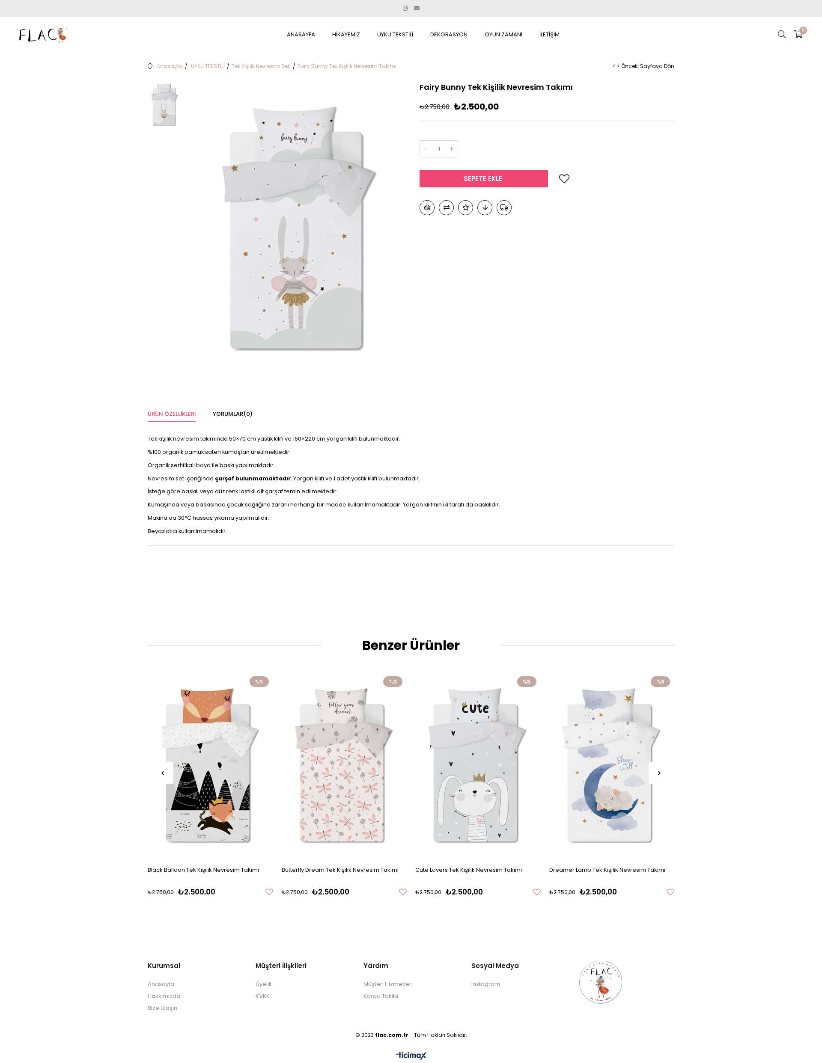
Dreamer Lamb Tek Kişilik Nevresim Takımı (607, 870)
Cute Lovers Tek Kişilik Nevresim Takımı (468, 870)
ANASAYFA (301, 34)
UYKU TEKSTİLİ (395, 34)
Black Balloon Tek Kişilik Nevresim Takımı (203, 870)
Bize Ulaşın (162, 1008)
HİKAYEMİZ (346, 34)
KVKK (263, 996)
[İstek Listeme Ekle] (427, 207)
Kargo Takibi (380, 996)
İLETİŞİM (549, 34)
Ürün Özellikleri (172, 414)
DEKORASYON (449, 34)
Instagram (485, 984)
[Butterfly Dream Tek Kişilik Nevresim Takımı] (344, 766)
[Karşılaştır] (446, 207)
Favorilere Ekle (269, 892)
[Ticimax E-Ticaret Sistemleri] (411, 1056)
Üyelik (264, 984)
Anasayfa (161, 984)
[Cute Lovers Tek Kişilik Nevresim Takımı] (478, 766)
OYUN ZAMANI (503, 34)
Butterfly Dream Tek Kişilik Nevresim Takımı (340, 870)
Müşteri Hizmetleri (388, 984)
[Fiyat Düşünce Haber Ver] (484, 207)
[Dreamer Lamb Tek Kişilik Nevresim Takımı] (612, 766)
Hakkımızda (164, 996)
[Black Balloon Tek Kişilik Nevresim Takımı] (210, 766)
